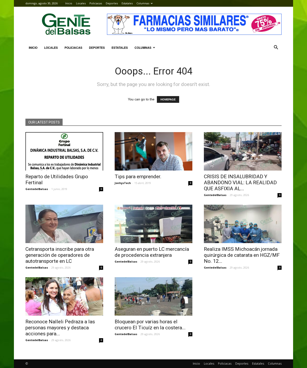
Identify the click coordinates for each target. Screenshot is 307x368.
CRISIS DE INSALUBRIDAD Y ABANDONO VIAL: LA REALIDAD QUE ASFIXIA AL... (240, 182)
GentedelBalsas (36, 189)
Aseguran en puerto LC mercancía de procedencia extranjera (152, 252)
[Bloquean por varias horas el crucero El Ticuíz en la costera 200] (153, 296)
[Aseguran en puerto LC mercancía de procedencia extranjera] (153, 224)
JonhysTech (123, 183)
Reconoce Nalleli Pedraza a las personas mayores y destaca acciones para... (60, 328)
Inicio (68, 3)
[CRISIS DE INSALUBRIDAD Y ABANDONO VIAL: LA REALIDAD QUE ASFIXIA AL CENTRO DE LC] (243, 151)
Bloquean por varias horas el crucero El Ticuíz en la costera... (150, 325)
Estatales (127, 3)
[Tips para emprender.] (153, 151)
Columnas (142, 3)
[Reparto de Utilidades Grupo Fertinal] (64, 151)
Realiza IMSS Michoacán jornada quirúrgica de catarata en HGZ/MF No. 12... (242, 255)
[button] (276, 47)
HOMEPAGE (168, 99)
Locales (81, 3)
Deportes (112, 3)
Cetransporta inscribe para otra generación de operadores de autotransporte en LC (59, 255)
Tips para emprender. (138, 176)
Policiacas (95, 3)
